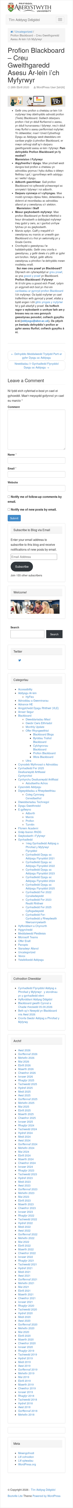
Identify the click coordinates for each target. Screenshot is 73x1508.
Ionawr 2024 (25, 1166)
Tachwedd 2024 (27, 1129)
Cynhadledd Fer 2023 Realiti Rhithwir (38, 901)
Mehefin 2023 (26, 1193)
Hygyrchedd (25, 929)
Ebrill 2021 (24, 1290)
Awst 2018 (24, 1407)
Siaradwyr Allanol (28, 948)
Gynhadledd (25, 839)
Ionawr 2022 (25, 1257)
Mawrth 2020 (26, 1339)
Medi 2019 (24, 1362)
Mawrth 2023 (26, 1204)
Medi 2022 (24, 1227)
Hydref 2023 (25, 1178)
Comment (14, 407)
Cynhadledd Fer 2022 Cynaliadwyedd (38, 894)
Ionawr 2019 (25, 1392)
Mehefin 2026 (26, 1058)
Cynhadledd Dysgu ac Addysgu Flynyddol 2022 (40, 864)
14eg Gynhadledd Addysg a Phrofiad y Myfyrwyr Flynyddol (42, 847)
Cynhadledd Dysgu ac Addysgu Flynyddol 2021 (40, 856)
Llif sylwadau (25, 1460)
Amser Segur (26, 712)
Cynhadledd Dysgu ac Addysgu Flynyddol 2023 (40, 871)
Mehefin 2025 (26, 1103)
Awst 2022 (24, 1230)
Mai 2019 (23, 1377)
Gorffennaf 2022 (27, 1234)
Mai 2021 (23, 1287)
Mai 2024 (23, 1151)
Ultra (28, 760)
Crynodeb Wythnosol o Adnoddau (38, 764)
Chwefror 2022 (27, 1253)
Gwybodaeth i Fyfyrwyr (31, 836)
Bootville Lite (15, 1496)
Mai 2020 (23, 1332)
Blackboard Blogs (43, 734)
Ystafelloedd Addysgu (31, 960)
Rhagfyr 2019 (26, 1351)
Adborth (30, 813)
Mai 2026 (23, 1061)
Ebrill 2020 (24, 1335)
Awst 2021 (24, 1275)
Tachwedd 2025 (27, 1084)
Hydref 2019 (25, 1358)
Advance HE (25, 704)
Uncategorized (23, 31)
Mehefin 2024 (26, 1148)
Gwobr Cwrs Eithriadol (39, 723)
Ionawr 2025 (25, 1121)
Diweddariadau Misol (38, 719)
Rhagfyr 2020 (26, 1305)
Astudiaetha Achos (37, 783)
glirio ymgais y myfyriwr (49, 302)
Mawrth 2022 (26, 1249)
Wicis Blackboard (43, 757)
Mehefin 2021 (26, 1283)
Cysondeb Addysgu (29, 787)
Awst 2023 (24, 1185)
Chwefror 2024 (27, 1163)
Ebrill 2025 (24, 1110)
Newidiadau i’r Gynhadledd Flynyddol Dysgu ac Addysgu (37, 365)
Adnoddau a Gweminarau (33, 700)
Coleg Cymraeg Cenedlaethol (35, 796)
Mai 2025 (23, 1106)
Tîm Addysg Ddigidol (24, 19)
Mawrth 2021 (26, 1294)
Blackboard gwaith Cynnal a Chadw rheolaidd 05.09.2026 (35, 1005)
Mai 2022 (23, 1242)
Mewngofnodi (26, 1453)
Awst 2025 (24, 1095)
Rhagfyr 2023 (26, 1170)
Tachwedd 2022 (27, 1219)
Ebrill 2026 (24, 1065)
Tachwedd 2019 (27, 1354)
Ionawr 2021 (25, 1302)
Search (14, 627)
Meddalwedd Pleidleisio (32, 933)
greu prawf (55, 272)
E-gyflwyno (24, 809)
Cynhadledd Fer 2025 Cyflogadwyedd (38, 909)
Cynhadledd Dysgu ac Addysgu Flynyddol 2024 (40, 879)
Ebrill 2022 (24, 1245)
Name (11, 454)
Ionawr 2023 (25, 1212)
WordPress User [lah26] (50, 87)
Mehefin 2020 (26, 1328)
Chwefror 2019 (27, 1388)
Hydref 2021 (25, 1268)
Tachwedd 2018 (27, 1399)
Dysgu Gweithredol (29, 806)
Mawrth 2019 (26, 1384)
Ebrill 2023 (24, 1200)
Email (11, 468)
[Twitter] (19, 660)
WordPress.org (27, 1464)
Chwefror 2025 (27, 1118)
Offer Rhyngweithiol (37, 730)
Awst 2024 (24, 1140)
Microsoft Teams (28, 937)
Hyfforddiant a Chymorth (32, 926)
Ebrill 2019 (24, 1381)
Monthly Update (35, 727)
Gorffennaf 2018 (27, 1411)
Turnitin (30, 824)
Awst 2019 (24, 1366)
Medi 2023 (24, 1181)
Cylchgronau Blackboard (40, 747)
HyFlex (30, 697)
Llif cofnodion (26, 1457)
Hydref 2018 (25, 1403)
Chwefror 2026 (27, 1073)
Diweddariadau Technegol (33, 802)
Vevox (21, 956)
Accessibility (25, 689)
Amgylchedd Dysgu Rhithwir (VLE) (38, 708)
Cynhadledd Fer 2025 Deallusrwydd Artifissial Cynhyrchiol (31, 771)
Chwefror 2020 (27, 1343)
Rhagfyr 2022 (26, 1215)
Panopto (23, 944)
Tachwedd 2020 (27, 1309)
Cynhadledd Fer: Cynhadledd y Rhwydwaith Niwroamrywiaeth (41, 918)
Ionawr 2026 (25, 1076)
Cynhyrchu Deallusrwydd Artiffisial (38, 779)
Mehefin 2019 (26, 1373)
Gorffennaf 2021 (27, 1279)
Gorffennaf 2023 (27, 1189)
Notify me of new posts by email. (34, 509)
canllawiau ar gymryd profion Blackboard (39, 291)
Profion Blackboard (44, 753)
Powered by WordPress (46, 1496)
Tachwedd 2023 (27, 1174)
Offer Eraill (24, 941)
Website (13, 482)
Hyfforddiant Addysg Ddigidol (35, 999)
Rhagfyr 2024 (26, 1125)
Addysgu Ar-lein (27, 693)
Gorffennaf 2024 (27, 1144)
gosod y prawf (32, 276)
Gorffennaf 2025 (27, 1099)
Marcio (30, 817)
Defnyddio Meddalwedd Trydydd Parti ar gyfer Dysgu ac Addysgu (36, 355)
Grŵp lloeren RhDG (29, 832)
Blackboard (24, 715)
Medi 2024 (24, 1136)
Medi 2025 (24, 1091)
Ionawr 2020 (25, 1347)
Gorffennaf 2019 (27, 1369)
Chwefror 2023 (27, 1208)
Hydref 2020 (25, 1313)
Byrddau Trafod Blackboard (42, 740)
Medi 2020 (24, 1317)
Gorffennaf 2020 (27, 1324)
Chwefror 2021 (27, 1298)
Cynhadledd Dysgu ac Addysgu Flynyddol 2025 (40, 886)
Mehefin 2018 (26, 1414)
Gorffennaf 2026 (27, 1054)
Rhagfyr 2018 (26, 1396)
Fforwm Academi (28, 828)
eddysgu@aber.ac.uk (35, 321)
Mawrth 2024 (26, 1159)
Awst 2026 (24, 1050)
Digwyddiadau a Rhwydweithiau (37, 790)
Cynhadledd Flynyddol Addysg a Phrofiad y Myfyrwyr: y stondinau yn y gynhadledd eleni (37, 991)
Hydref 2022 (25, 1223)
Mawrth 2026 (26, 1069)
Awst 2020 (24, 1320)
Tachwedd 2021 (27, 1264)
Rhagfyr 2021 (26, 1260)
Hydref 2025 (25, 1088)
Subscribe (22, 566)
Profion (30, 821)
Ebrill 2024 (24, 1155)
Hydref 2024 (25, 1133)
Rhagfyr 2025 (26, 1080)
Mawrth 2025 (26, 1114)
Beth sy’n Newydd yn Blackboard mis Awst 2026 (37, 1012)
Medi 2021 (24, 1272)
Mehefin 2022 (26, 1238)
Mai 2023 (23, 1197)
